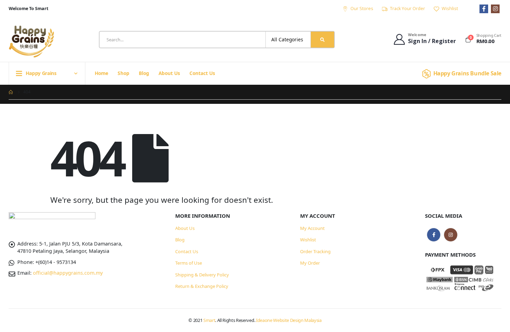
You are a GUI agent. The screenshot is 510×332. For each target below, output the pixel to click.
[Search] (322, 40)
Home (101, 73)
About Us (169, 73)
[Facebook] (483, 9)
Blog (144, 73)
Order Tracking (315, 251)
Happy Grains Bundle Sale (467, 73)
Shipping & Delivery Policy (202, 275)
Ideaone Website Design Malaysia (289, 320)
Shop (123, 73)
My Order (310, 263)
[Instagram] (495, 9)
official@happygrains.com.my (68, 272)
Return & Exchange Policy (201, 286)
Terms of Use (188, 263)
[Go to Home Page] (11, 92)
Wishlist (450, 8)
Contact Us (202, 73)
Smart (209, 320)
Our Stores (361, 8)
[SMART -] (31, 41)
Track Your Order (407, 8)
